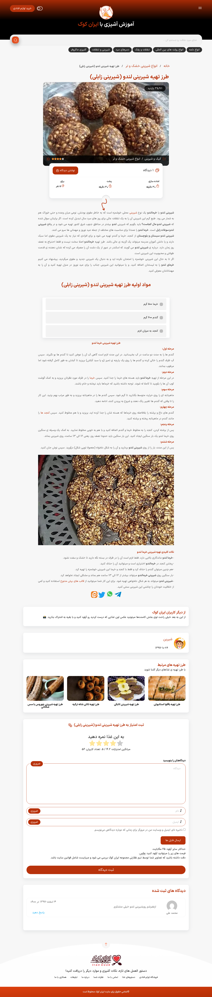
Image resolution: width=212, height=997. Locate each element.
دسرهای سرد (122, 50)
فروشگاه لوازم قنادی (148, 977)
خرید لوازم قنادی (22, 8)
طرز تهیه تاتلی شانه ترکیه (85, 704)
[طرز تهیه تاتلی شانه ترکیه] (85, 702)
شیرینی (133, 213)
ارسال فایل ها (173, 840)
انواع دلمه (194, 50)
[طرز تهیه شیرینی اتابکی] (126, 702)
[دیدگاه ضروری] (104, 801)
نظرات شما (99, 977)
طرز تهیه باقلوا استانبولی (167, 704)
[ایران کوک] (106, 13)
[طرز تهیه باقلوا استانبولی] (167, 702)
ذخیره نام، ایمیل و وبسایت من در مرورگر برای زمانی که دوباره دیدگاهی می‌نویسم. (138, 830)
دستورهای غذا (128, 977)
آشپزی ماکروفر (78, 50)
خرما (92, 378)
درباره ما (85, 977)
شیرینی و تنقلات (101, 50)
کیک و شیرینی (153, 158)
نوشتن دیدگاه (67, 170)
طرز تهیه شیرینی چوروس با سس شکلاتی (45, 705)
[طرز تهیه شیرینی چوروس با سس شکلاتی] (45, 702)
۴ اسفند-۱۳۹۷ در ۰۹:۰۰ (43, 902)
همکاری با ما (60, 977)
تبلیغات (74, 977)
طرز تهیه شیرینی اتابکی (126, 704)
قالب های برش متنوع (72, 581)
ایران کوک (88, 24)
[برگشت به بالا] (106, 944)
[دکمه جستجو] (15, 40)
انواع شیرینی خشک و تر (141, 66)
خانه (166, 66)
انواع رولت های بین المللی (169, 50)
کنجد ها (45, 413)
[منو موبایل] (200, 8)
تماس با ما (113, 977)
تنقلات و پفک (142, 50)
